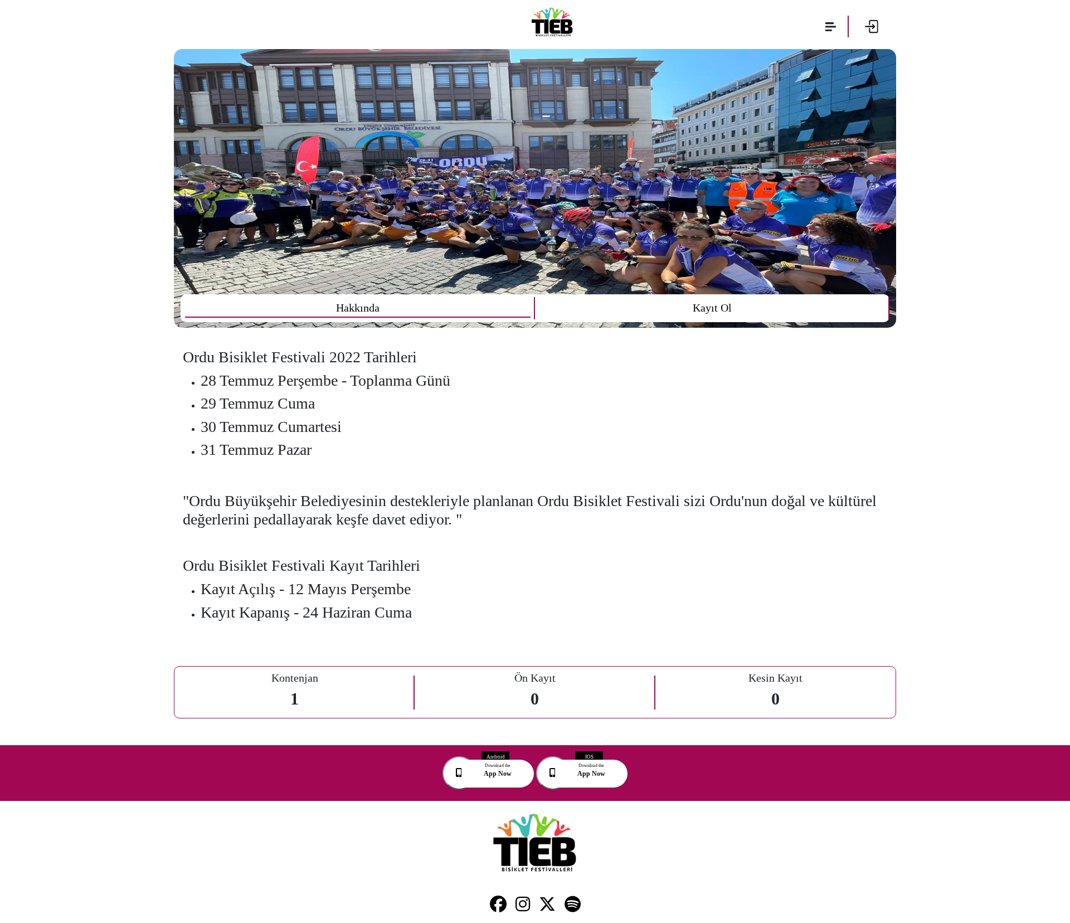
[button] (831, 26)
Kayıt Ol (712, 308)
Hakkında (358, 308)
